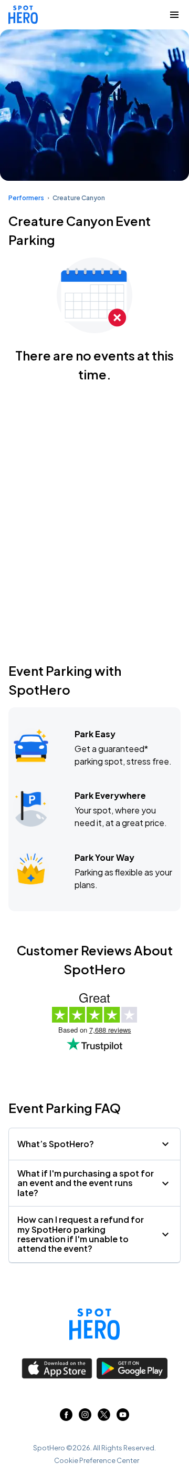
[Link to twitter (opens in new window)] (104, 1417)
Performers (26, 198)
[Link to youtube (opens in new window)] (123, 1417)
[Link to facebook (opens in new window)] (66, 1417)
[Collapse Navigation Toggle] (174, 14)
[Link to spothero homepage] (94, 1324)
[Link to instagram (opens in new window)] (85, 1417)
